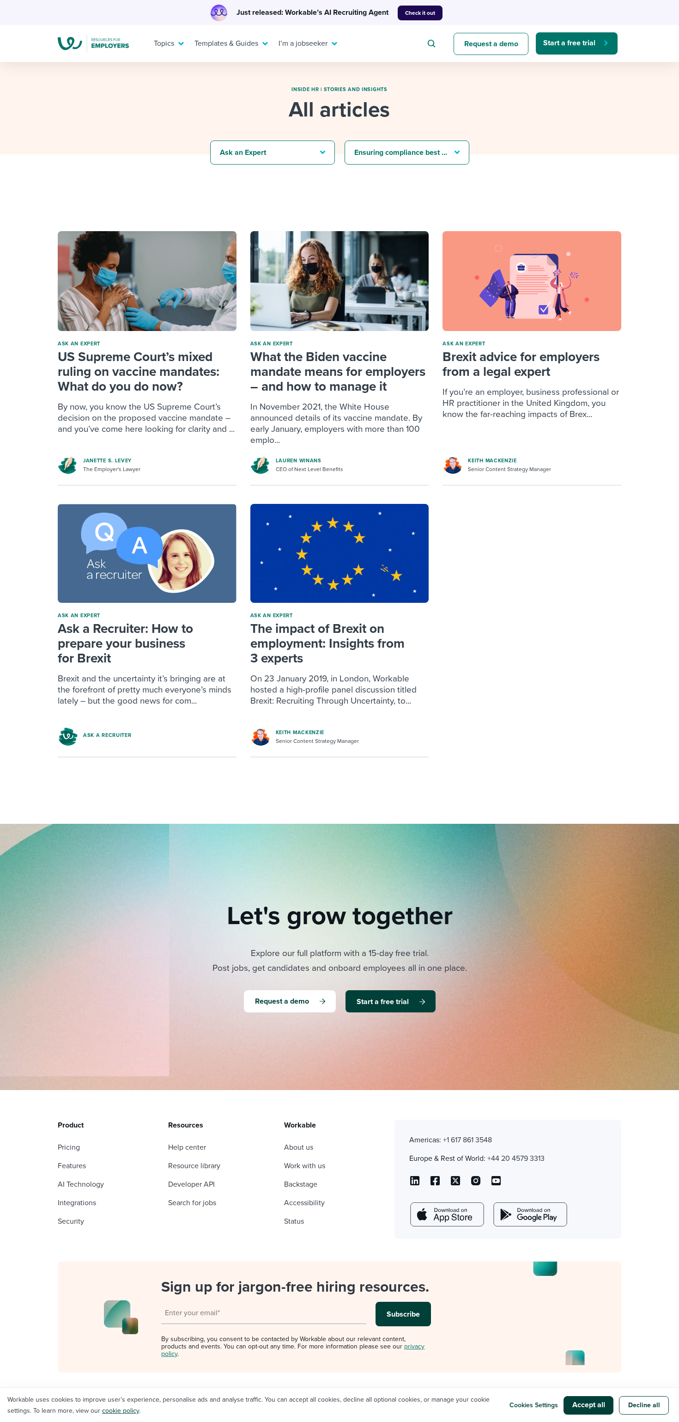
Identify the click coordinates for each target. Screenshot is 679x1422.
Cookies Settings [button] (533, 1405)
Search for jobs (192, 1202)
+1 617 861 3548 (467, 1140)
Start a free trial (569, 43)
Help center (187, 1147)
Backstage (300, 1184)
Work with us (304, 1166)
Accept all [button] (588, 1405)
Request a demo (491, 44)
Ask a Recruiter (107, 735)
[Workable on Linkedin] (414, 1184)
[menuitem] (166, 43)
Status (294, 1221)
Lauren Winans (298, 461)
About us (298, 1147)
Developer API (191, 1184)
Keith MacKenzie (492, 461)
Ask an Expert (79, 344)
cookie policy (120, 1411)
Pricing (69, 1147)
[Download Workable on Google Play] (529, 1214)
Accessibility (304, 1202)
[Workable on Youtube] (455, 1184)
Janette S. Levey (107, 461)
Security (71, 1221)
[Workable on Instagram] (496, 1184)
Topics (164, 43)
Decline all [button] (644, 1405)
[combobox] (432, 43)
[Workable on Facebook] (435, 1184)
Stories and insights (356, 89)
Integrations (77, 1202)
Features (72, 1166)
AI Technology (81, 1184)
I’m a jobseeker (303, 43)
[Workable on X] (475, 1184)
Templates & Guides (226, 43)
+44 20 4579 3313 (516, 1158)
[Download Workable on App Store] (446, 1214)
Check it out (420, 13)
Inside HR (305, 89)
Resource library (194, 1166)
